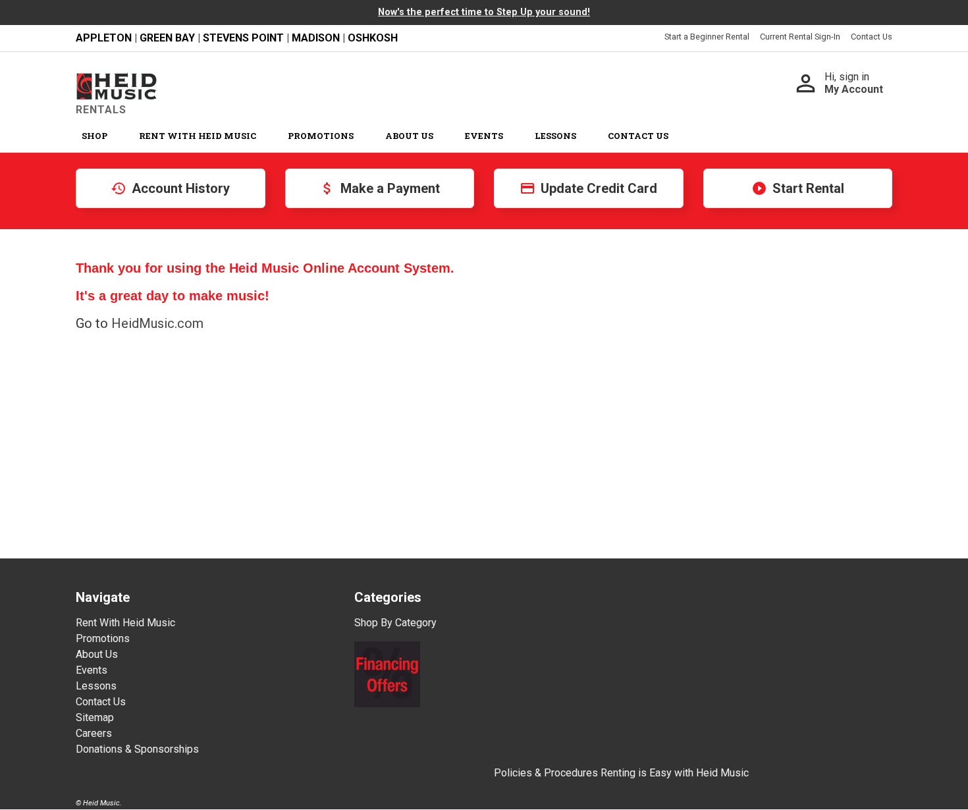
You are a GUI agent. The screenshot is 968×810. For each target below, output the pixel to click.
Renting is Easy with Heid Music (675, 773)
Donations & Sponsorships (137, 749)
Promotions (321, 136)
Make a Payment (379, 188)
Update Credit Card (588, 188)
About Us (409, 136)
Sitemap (95, 717)
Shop (94, 136)
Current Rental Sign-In (800, 36)
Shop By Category (395, 622)
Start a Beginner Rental (706, 36)
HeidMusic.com (157, 323)
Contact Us (871, 36)
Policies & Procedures (546, 773)
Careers (94, 733)
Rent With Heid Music (197, 136)
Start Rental (797, 188)
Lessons (555, 136)
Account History (170, 188)
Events (484, 136)
